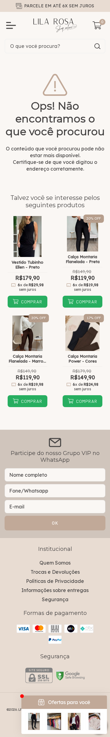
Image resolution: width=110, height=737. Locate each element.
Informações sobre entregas (55, 590)
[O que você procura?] (97, 46)
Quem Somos (55, 563)
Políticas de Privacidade (55, 581)
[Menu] (12, 25)
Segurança (55, 599)
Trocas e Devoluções (55, 572)
